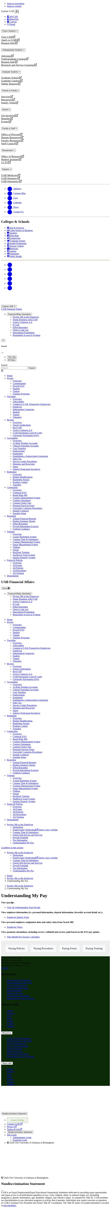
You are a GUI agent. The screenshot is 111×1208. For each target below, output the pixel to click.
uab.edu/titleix (9, 1205)
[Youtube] (10, 278)
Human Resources (10, 137)
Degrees (10, 1013)
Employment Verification (35, 830)
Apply (10, 1010)
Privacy (12, 1126)
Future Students (9, 31)
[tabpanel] (55, 367)
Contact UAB (15, 1124)
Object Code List (20, 330)
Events (5, 121)
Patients (6, 169)
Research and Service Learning (17, 65)
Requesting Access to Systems (26, 335)
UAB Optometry (10, 181)
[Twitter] (10, 269)
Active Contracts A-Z (22, 322)
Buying (10, 420)
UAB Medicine (9, 175)
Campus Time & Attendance (26, 832)
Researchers (7, 150)
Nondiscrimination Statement (14, 1114)
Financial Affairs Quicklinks (19, 314)
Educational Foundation (24, 332)
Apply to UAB (9, 40)
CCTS (5, 162)
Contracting (12, 487)
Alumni (5, 109)
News (9, 1018)
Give (9, 1016)
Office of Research (11, 156)
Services (5, 96)
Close (5, 588)
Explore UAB (8, 306)
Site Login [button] (11, 1135)
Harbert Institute (9, 159)
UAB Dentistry (9, 178)
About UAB (7, 1063)
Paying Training (94, 948)
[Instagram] (10, 274)
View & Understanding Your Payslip (23, 907)
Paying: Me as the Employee (26, 317)
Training (11, 531)
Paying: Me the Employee (19, 980)
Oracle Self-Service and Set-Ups (27, 835)
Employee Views (15, 927)
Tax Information (20, 840)
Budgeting (11, 472)
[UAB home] (55, 303)
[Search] (3, 340)
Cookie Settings (17, 1120)
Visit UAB (6, 37)
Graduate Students (10, 72)
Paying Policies (17, 948)
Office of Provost (10, 134)
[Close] (17, 11)
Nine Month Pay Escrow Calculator (23, 937)
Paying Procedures (43, 948)
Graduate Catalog (10, 80)
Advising (6, 55)
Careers (10, 1023)
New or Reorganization (17, 988)
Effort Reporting (20, 327)
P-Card (16, 325)
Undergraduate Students (12, 50)
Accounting (12, 438)
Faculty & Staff (9, 128)
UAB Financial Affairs (11, 309)
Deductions (18, 827)
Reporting (11, 516)
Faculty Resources (10, 140)
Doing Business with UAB (25, 319)
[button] (55, 847)
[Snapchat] (10, 283)
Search (4, 365)
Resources (6, 99)
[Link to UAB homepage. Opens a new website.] (26, 1092)
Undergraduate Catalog (13, 59)
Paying (10, 378)
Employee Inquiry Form (18, 917)
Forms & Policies (15, 560)
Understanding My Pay (23, 843)
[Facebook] (10, 265)
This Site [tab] (12, 357)
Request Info (8, 43)
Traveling (11, 396)
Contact (4, 968)
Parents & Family (9, 91)
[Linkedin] (10, 288)
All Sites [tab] (11, 360)
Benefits (5, 118)
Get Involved (8, 115)
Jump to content (14, 6)
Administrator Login (22, 1137)
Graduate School (10, 77)
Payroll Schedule (20, 837)
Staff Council (8, 143)
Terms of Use (14, 1129)
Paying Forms (69, 948)
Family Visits (8, 102)
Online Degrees (9, 83)
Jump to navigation (15, 3)
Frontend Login (20, 1140)
